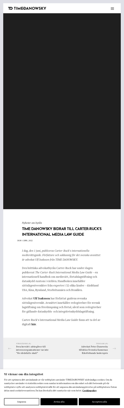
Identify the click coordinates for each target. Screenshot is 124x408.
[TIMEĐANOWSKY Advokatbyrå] (27, 8)
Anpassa (21, 401)
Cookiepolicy (89, 390)
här (33, 324)
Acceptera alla (99, 401)
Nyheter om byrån (32, 222)
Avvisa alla (59, 401)
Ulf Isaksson (41, 298)
